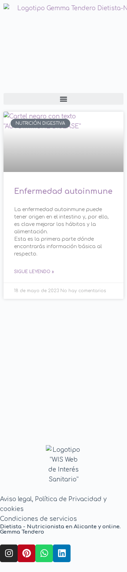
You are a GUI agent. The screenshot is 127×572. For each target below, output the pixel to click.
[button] (63, 99)
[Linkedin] (62, 553)
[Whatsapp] (44, 553)
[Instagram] (9, 553)
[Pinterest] (26, 553)
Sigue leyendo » (34, 271)
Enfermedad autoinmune (63, 191)
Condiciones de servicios (38, 519)
